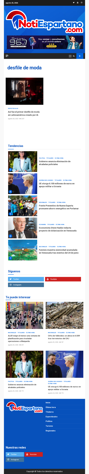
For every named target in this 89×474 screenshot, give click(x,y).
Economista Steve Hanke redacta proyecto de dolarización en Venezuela (22, 228)
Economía (42, 224)
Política (42, 158)
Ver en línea (79, 56)
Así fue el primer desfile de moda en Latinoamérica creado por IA (24, 91)
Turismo (49, 426)
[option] (44, 162)
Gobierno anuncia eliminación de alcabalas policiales (22, 161)
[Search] (74, 56)
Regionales (43, 202)
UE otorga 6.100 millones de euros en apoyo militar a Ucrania (22, 183)
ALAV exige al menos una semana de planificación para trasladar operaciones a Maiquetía (24, 315)
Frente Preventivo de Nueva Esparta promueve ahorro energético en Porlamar (22, 205)
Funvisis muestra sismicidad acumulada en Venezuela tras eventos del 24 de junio (22, 250)
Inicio (48, 403)
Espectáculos (13, 108)
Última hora (59, 158)
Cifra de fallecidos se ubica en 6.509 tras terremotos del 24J (64, 315)
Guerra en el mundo (46, 180)
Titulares (50, 158)
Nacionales (43, 246)
